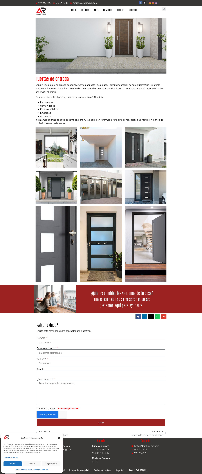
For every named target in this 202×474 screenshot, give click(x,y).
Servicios (85, 9)
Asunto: (41, 369)
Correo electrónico (47, 348)
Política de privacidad (34, 469)
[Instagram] (144, 2)
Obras (96, 9)
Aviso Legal (45, 469)
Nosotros (120, 9)
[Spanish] (150, 3)
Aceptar (12, 464)
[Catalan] (153, 3)
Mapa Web (120, 470)
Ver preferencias (51, 464)
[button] (59, 438)
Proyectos (107, 9)
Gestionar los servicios (11, 457)
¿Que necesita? (45, 379)
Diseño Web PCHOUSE (138, 470)
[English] (156, 3)
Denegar (32, 464)
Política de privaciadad (68, 408)
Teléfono (41, 358)
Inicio (73, 9)
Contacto (133, 9)
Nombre (41, 338)
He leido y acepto (59, 408)
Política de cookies (21, 469)
